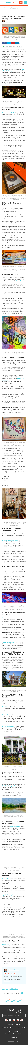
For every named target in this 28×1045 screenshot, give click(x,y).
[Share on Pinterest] (13, 43)
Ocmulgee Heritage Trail (8, 786)
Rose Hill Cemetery (15, 826)
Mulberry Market (6, 878)
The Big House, (6, 706)
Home (3, 11)
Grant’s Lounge (6, 618)
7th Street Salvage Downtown (10, 540)
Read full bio (7, 981)
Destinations (8, 11)
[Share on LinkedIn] (17, 43)
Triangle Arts (5, 944)
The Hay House (6, 715)
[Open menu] (2, 3)
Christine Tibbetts (10, 19)
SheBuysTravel (11, 1041)
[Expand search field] (25, 2)
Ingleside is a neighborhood (9, 895)
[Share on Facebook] (4, 43)
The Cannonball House (8, 726)
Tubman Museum (20, 281)
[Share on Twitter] (9, 43)
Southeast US (15, 11)
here (17, 8)
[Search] (23, 1015)
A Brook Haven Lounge (8, 642)
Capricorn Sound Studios (8, 113)
